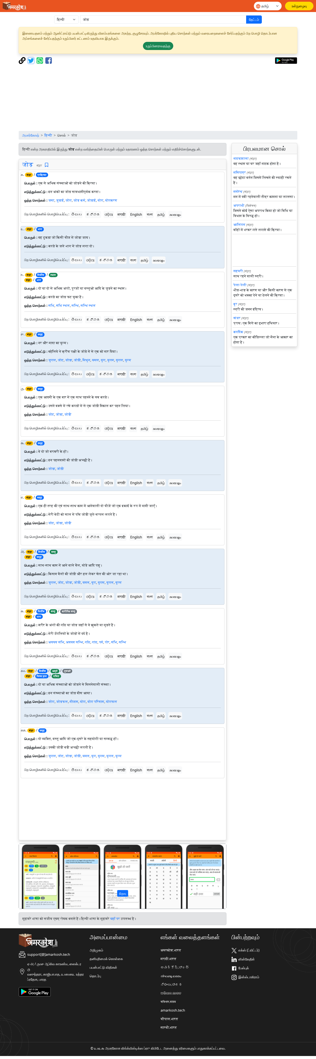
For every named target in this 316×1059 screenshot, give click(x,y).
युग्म (128, 360)
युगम (110, 360)
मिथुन (86, 360)
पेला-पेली (240, 285)
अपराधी (238, 205)
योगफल (111, 701)
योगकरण (111, 200)
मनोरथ (237, 191)
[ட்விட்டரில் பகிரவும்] (31, 60)
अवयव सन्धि (74, 642)
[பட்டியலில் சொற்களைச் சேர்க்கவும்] (46, 165)
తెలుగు (76, 214)
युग (103, 360)
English (136, 214)
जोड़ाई (91, 200)
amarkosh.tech (173, 1010)
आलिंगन (239, 224)
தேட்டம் (254, 19)
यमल (95, 360)
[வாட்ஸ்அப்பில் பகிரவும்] (40, 60)
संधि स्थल (63, 305)
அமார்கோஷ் (30, 135)
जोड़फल (62, 701)
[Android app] (35, 991)
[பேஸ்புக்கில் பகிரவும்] (48, 60)
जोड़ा (68, 360)
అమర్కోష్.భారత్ (175, 967)
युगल (119, 360)
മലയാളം (175, 214)
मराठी (122, 214)
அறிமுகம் (96, 950)
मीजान (74, 701)
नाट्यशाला (241, 158)
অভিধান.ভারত (168, 1001)
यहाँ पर (115, 918)
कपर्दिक (238, 332)
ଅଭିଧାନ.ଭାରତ (171, 993)
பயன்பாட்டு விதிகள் (103, 967)
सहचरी (238, 271)
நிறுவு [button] (122, 893)
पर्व (101, 642)
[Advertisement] (158, 97)
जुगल (52, 360)
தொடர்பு (95, 976)
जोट (61, 360)
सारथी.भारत (169, 1027)
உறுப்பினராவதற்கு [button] (158, 46)
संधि (51, 305)
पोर (107, 642)
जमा (51, 200)
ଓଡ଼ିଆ (109, 214)
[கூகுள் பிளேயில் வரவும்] (286, 60)
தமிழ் (161, 214)
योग (100, 200)
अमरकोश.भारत (171, 950)
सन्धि (75, 305)
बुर (235, 304)
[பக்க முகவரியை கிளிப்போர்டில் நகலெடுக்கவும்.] (23, 60)
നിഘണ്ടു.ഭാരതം (171, 976)
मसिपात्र (239, 172)
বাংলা (150, 214)
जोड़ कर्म (79, 200)
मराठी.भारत (168, 958)
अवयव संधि (56, 642)
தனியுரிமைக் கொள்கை (106, 958)
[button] (34, 876)
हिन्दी (48, 135)
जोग (69, 200)
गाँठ (87, 642)
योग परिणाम (95, 701)
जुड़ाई (60, 200)
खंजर (237, 318)
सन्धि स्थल (88, 305)
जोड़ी (77, 360)
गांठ (94, 642)
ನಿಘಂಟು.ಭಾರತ (171, 984)
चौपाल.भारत (169, 1018)
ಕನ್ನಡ (93, 214)
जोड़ (27, 164)
